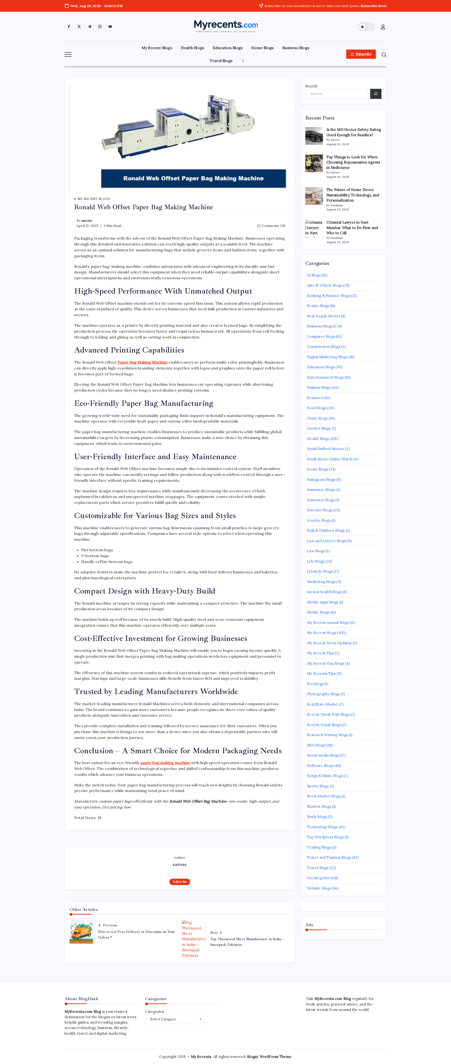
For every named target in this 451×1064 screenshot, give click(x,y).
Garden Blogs (318, 428)
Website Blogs (319, 888)
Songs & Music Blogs (324, 775)
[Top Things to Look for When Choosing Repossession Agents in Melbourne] (314, 163)
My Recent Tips (320, 653)
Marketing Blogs (321, 581)
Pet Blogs (315, 684)
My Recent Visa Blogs (325, 663)
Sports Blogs (318, 786)
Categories (154, 1011)
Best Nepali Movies (323, 316)
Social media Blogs (323, 755)
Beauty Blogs (318, 305)
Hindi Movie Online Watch (330, 459)
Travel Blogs (317, 868)
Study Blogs (317, 816)
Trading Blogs (319, 847)
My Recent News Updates (329, 643)
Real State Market (322, 704)
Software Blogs (320, 765)
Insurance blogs (320, 500)
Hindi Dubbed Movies (325, 449)
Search (311, 86)
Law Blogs (316, 551)
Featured (315, 398)
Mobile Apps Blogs (322, 602)
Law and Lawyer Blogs (326, 541)
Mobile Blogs (318, 612)
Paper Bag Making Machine (142, 362)
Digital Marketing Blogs (327, 357)
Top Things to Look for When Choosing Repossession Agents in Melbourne (353, 162)
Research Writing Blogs (327, 735)
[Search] (375, 94)
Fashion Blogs (319, 387)
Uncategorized (320, 878)
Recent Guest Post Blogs (328, 714)
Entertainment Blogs (325, 377)
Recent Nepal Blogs (324, 724)
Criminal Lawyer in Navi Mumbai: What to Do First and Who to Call (352, 227)
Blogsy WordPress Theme (269, 1056)
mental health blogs (324, 592)
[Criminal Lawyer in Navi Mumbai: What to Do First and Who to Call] (314, 228)
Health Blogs (318, 438)
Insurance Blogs (321, 489)
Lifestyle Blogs (320, 571)
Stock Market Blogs (324, 796)
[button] (366, 26)
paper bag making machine (165, 762)
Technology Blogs (322, 827)
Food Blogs (316, 408)
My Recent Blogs (321, 632)
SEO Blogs (316, 745)
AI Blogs (314, 275)
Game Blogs (317, 418)
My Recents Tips (321, 673)
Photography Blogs (323, 694)
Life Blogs (315, 561)
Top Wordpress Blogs (325, 837)
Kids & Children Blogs (326, 530)
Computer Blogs (321, 336)
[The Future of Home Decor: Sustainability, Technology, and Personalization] (314, 196)
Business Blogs (319, 326)
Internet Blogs (319, 510)
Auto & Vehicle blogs (324, 285)
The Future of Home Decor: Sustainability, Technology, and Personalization (353, 194)
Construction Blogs (323, 346)
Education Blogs (321, 367)
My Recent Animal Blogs (328, 622)
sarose (87, 220)
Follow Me (180, 881)
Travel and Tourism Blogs (329, 857)
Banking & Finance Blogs (328, 295)
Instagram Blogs (321, 479)
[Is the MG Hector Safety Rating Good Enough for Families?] (314, 136)
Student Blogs (319, 806)
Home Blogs (317, 469)
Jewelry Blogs (319, 520)
